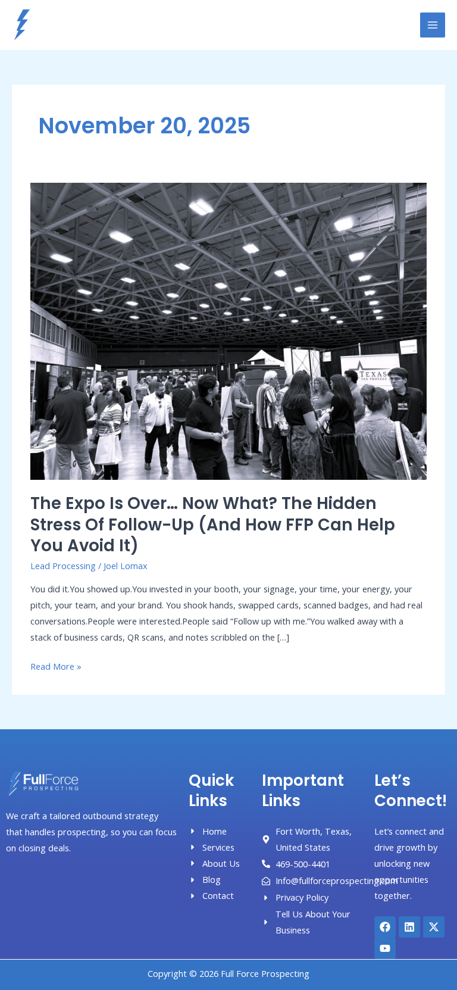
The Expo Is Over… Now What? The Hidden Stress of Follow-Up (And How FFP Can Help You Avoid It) (212, 524)
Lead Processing (63, 565)
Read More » (56, 665)
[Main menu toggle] (432, 25)
